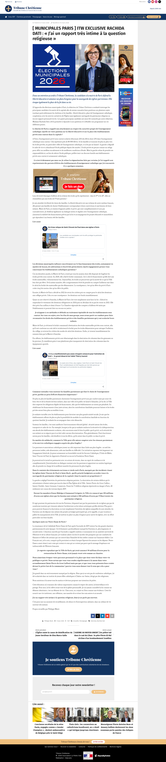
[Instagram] (156, 1)
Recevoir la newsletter (68, 747)
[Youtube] (152, 1)
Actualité (76, 621)
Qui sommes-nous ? (51, 747)
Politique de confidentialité (97, 747)
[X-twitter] (159, 1)
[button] (93, 616)
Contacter (82, 747)
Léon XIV (11, 17)
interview (93, 621)
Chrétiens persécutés (24, 17)
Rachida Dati (101, 621)
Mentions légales (115, 747)
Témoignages (36, 17)
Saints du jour (47, 17)
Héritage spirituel (60, 17)
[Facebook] (149, 1)
